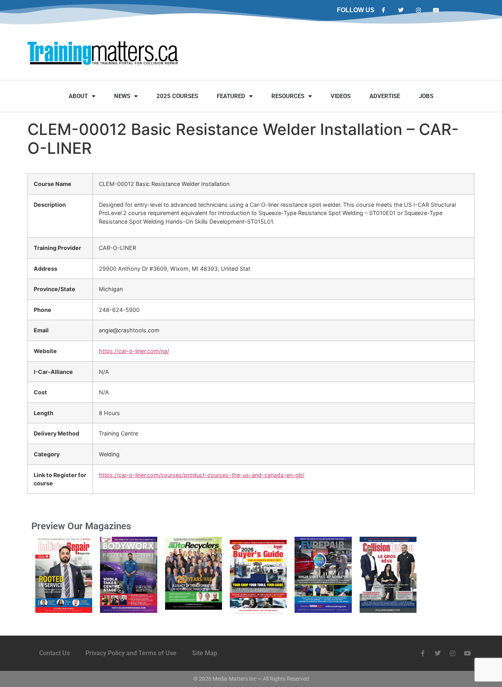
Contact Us (54, 653)
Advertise (384, 96)
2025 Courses (177, 96)
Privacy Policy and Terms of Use (130, 653)
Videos (341, 96)
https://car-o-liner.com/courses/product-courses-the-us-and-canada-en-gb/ (201, 475)
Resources (287, 96)
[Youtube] (436, 10)
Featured (231, 96)
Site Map (204, 653)
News (122, 96)
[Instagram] (418, 10)
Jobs (426, 96)
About (78, 96)
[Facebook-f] (383, 10)
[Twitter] (401, 10)
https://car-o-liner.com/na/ (134, 351)
